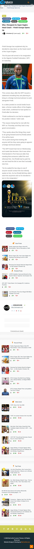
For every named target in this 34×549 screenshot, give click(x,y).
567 (15, 440)
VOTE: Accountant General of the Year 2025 (21, 415)
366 (15, 485)
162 (15, 474)
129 (7, 494)
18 (20, 431)
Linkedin (7, 21)
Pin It (24, 18)
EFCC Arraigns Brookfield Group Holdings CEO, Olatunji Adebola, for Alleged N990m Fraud (20, 379)
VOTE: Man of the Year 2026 (17, 405)
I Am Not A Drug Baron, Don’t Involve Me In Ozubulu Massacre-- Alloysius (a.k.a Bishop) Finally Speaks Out (21, 471)
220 (20, 407)
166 (20, 417)
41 (11, 494)
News (5, 6)
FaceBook (7, 18)
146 (15, 504)
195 (20, 485)
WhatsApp (23, 21)
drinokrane (9, 33)
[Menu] (32, 5)
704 (15, 431)
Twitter (16, 18)
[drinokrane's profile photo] (4, 33)
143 (20, 453)
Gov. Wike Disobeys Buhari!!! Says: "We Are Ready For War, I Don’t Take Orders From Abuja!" (21, 481)
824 (15, 417)
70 (20, 474)
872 (15, 407)
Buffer (14, 21)
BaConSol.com (25, 542)
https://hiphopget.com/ (17, 307)
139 (20, 440)
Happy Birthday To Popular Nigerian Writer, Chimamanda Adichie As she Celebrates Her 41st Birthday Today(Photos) (21, 449)
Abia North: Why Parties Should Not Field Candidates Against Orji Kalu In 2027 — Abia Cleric (21, 428)
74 (20, 504)
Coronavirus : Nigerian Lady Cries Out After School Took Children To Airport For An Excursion (20, 501)
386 (15, 453)
